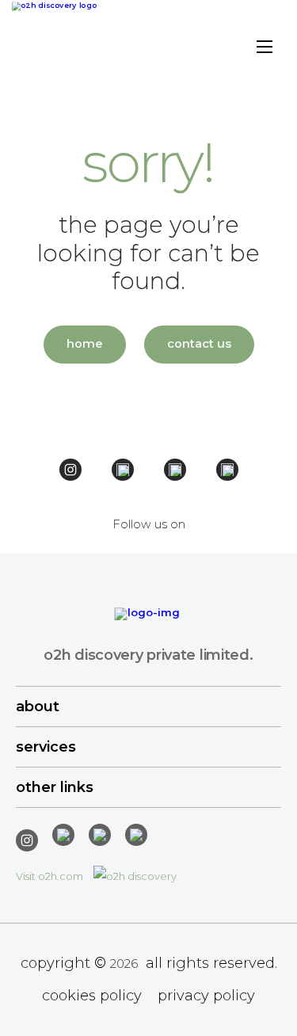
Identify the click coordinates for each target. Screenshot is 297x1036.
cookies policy (92, 995)
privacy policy (206, 995)
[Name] (264, 49)
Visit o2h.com (51, 876)
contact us (199, 344)
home (85, 344)
